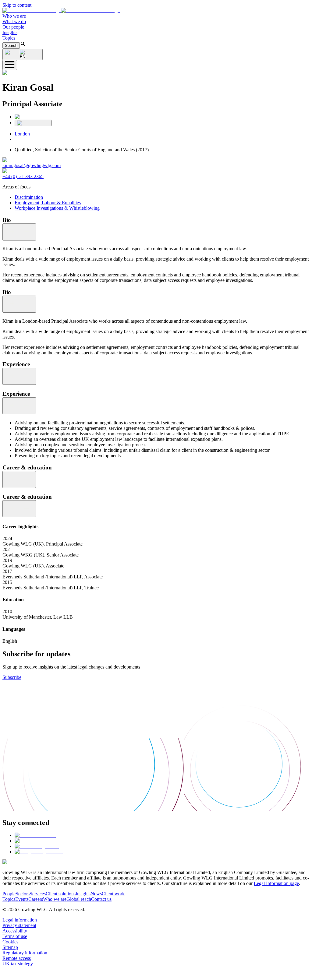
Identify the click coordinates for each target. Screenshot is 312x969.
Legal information (19, 919)
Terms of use (14, 936)
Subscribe (11, 677)
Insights (9, 32)
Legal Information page (276, 883)
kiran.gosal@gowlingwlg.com (31, 165)
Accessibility (14, 930)
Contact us (101, 899)
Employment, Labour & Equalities (48, 202)
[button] (61, 10)
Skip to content (16, 5)
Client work (113, 893)
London (22, 133)
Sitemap (10, 947)
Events (21, 899)
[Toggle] (19, 231)
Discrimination (29, 197)
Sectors (23, 893)
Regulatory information (24, 952)
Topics (8, 37)
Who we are (14, 16)
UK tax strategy (17, 963)
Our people (13, 27)
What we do (14, 21)
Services (38, 893)
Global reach (78, 899)
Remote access (16, 958)
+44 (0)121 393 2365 (23, 176)
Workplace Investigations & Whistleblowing (57, 208)
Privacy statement (19, 925)
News (96, 893)
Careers (35, 899)
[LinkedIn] (33, 116)
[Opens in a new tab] (35, 835)
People (9, 893)
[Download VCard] (33, 123)
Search (11, 45)
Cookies (10, 941)
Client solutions (61, 893)
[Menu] (9, 65)
